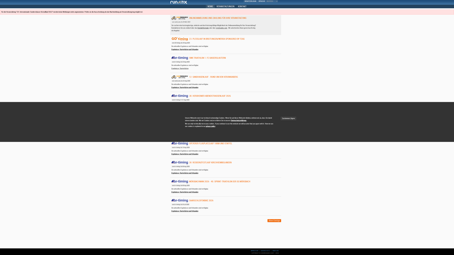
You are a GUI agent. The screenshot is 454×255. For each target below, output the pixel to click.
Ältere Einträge (274, 221)
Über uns (275, 251)
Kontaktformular (203, 28)
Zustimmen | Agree (288, 118)
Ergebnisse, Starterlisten (179, 69)
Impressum (254, 251)
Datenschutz (265, 251)
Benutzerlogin (250, 1)
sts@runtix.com (221, 28)
